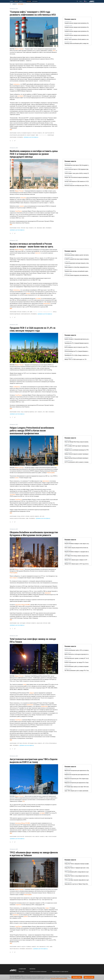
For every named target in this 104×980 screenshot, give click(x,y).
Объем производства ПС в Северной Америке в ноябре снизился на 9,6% (77, 351)
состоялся (13, 494)
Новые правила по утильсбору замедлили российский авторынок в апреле (77, 267)
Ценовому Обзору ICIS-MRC (22, 823)
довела (26, 916)
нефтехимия (34, 1)
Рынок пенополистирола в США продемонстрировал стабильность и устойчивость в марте (77, 169)
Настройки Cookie (77, 977)
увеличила (16, 914)
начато (17, 477)
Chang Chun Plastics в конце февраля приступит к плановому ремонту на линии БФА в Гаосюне (77, 876)
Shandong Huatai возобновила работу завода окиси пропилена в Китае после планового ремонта (77, 43)
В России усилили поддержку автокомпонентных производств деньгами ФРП (77, 275)
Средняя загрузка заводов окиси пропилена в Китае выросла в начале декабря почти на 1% (77, 27)
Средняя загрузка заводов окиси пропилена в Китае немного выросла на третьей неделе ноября (77, 31)
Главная (11, 1)
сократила (18, 904)
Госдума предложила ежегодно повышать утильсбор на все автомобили (77, 263)
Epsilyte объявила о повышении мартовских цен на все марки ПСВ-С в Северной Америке (77, 339)
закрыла (31, 693)
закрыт (47, 908)
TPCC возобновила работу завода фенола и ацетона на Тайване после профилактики (77, 872)
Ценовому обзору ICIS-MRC (22, 604)
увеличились (46, 303)
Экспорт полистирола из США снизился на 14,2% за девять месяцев (77, 181)
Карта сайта (21, 971)
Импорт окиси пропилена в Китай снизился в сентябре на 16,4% (77, 39)
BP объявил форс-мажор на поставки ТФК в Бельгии (77, 786)
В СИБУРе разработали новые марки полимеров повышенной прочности (77, 259)
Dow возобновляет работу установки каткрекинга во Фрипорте (77, 666)
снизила (21, 206)
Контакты (32, 968)
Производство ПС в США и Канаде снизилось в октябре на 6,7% (77, 355)
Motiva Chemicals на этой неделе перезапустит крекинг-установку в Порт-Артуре (77, 654)
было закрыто (14, 577)
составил (38, 298)
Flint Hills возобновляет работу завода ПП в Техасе (77, 670)
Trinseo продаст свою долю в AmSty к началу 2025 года (77, 173)
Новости (16, 1)
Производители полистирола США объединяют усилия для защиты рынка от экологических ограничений (77, 165)
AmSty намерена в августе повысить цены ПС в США (77, 347)
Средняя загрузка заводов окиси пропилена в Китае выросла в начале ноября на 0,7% (77, 35)
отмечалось (16, 84)
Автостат (37, 253)
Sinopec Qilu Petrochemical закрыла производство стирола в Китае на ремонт (77, 177)
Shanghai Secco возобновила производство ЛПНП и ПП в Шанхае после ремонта (77, 450)
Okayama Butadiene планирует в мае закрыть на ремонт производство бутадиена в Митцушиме (77, 543)
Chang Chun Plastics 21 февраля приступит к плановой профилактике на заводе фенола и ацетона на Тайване (77, 868)
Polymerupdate (51, 472)
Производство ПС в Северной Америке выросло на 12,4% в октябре (77, 343)
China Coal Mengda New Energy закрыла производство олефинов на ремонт (77, 442)
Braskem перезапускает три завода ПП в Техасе (76, 662)
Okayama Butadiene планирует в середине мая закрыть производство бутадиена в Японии (77, 551)
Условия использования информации (38, 971)
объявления (44, 706)
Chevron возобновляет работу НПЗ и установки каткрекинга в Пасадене (77, 650)
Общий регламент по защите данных (60, 971)
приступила (46, 481)
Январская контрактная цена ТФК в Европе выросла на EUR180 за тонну (77, 778)
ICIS (24, 801)
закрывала (48, 593)
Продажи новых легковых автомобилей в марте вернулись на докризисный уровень (77, 271)
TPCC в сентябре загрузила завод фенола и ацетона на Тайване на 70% (77, 880)
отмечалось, (16, 290)
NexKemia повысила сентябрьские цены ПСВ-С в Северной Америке (77, 185)
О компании (22, 968)
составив (42, 813)
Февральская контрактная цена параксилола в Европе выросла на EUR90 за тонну (77, 774)
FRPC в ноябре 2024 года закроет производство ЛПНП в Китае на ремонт (77, 446)
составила (20, 96)
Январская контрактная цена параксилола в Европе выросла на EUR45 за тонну (77, 782)
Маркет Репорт (19, 49)
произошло (30, 704)
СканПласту (18, 211)
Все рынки (29, 1)
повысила (23, 197)
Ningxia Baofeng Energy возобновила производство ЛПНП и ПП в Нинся (77, 458)
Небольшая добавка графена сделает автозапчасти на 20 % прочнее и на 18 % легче (77, 255)
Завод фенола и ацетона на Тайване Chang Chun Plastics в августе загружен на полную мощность (77, 884)
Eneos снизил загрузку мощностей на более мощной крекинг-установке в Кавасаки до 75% (77, 547)
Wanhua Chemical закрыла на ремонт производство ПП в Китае (77, 454)
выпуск (28, 293)
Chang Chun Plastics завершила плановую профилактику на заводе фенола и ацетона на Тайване (77, 863)
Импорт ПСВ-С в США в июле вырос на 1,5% (75, 359)
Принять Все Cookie (89, 977)
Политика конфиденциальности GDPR (59, 978)
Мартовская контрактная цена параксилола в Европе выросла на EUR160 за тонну (77, 770)
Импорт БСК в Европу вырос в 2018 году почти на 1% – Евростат (77, 564)
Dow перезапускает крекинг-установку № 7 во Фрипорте (77, 658)
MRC (11, 129)
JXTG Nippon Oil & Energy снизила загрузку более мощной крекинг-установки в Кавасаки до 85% (77, 555)
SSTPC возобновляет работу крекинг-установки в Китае (77, 462)
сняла (24, 684)
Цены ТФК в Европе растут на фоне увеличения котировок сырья (77, 790)
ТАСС (54, 50)
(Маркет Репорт (19, 676)
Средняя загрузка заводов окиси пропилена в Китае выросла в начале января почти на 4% (77, 23)
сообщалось (16, 386)
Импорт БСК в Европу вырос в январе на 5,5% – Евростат (77, 560)
